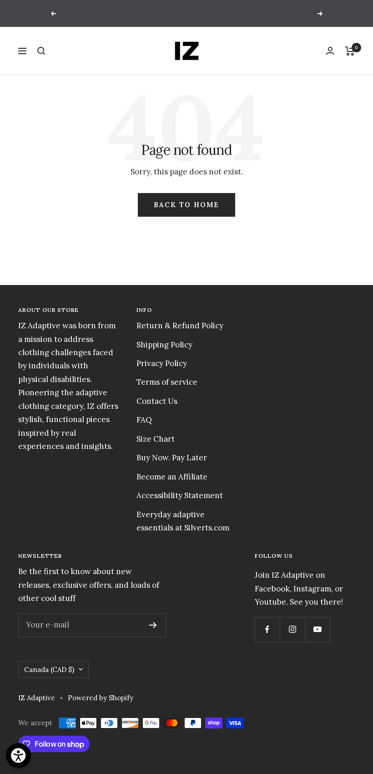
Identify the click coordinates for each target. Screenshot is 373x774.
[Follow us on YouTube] (317, 629)
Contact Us (156, 401)
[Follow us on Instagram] (292, 629)
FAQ (144, 420)
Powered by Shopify (100, 697)
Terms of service (166, 382)
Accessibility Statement (179, 495)
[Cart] (350, 51)
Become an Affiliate (171, 477)
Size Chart (155, 439)
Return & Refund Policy (179, 326)
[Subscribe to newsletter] (153, 625)
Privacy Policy (161, 363)
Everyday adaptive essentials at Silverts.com (182, 521)
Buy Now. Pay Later (171, 458)
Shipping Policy (164, 345)
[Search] (41, 51)
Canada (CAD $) (49, 669)
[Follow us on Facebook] (267, 629)
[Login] (330, 51)
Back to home (186, 204)
